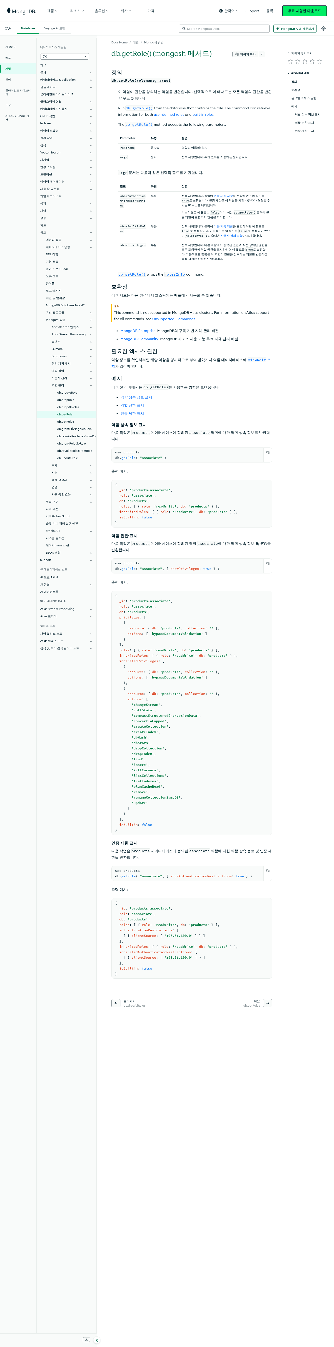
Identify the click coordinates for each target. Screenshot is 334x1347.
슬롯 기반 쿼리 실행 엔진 (62, 523)
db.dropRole (65, 400)
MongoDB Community (139, 339)
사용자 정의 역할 (232, 235)
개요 (43, 65)
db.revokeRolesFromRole (74, 450)
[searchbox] (224, 29)
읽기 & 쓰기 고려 (57, 269)
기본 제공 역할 (223, 226)
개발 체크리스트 (51, 196)
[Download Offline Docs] (86, 1339)
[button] (228, 11)
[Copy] (268, 452)
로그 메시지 (53, 290)
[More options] (261, 54)
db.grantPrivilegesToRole (74, 429)
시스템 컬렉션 (55, 538)
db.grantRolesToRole (71, 443)
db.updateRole (67, 458)
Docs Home (119, 42)
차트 (43, 225)
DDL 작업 (52, 254)
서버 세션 (52, 509)
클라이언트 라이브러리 (18, 92)
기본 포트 (52, 261)
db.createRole (67, 392)
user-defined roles (169, 114)
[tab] (28, 28)
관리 (8, 79)
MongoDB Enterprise (137, 330)
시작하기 (10, 46)
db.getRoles (65, 421)
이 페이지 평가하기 (300, 53)
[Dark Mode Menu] (323, 28)
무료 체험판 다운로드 (304, 11)
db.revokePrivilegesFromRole (76, 436)
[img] (290, 61)
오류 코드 (52, 276)
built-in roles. (203, 114)
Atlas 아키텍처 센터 (17, 117)
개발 (136, 42)
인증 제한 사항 (223, 196)
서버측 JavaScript (58, 516)
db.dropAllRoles (68, 407)
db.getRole (64, 414)
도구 (8, 105)
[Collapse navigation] (96, 1340)
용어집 (50, 283)
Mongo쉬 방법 (154, 42)
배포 (8, 57)
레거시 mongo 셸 (57, 545)
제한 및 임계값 (55, 298)
